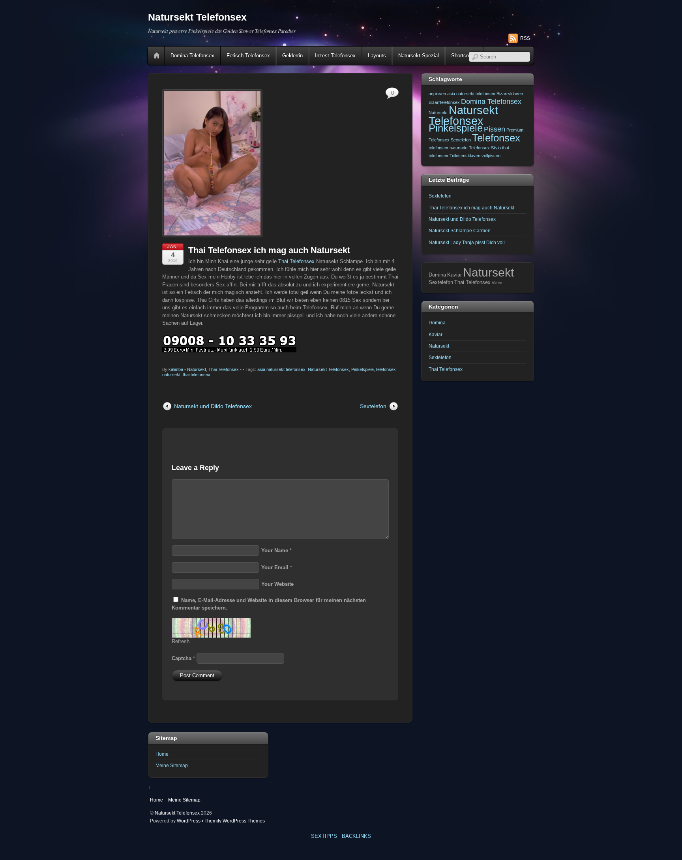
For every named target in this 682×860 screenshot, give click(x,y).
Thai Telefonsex (296, 261)
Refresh (180, 641)
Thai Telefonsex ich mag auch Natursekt (269, 250)
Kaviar (435, 334)
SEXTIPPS (324, 836)
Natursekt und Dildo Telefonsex (213, 406)
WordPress (188, 820)
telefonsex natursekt (448, 147)
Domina (437, 322)
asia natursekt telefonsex (281, 369)
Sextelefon (373, 406)
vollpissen (491, 155)
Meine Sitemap (172, 765)
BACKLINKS (356, 836)
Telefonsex (496, 138)
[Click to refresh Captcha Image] (211, 628)
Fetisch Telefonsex (248, 55)
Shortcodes (464, 55)
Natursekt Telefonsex (328, 369)
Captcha (181, 658)
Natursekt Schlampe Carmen (460, 230)
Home (157, 56)
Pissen (494, 129)
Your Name (274, 550)
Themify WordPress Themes (234, 820)
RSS (525, 38)
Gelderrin (292, 55)
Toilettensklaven (465, 155)
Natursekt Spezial (418, 55)
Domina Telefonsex (192, 55)
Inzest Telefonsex (335, 55)
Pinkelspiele (362, 369)
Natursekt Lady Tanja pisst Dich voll (467, 242)
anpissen (437, 93)
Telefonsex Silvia (485, 147)
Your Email (275, 567)
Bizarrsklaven (510, 93)
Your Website (277, 584)
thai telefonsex (196, 374)
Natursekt (196, 369)
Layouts (377, 55)
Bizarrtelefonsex (444, 102)
